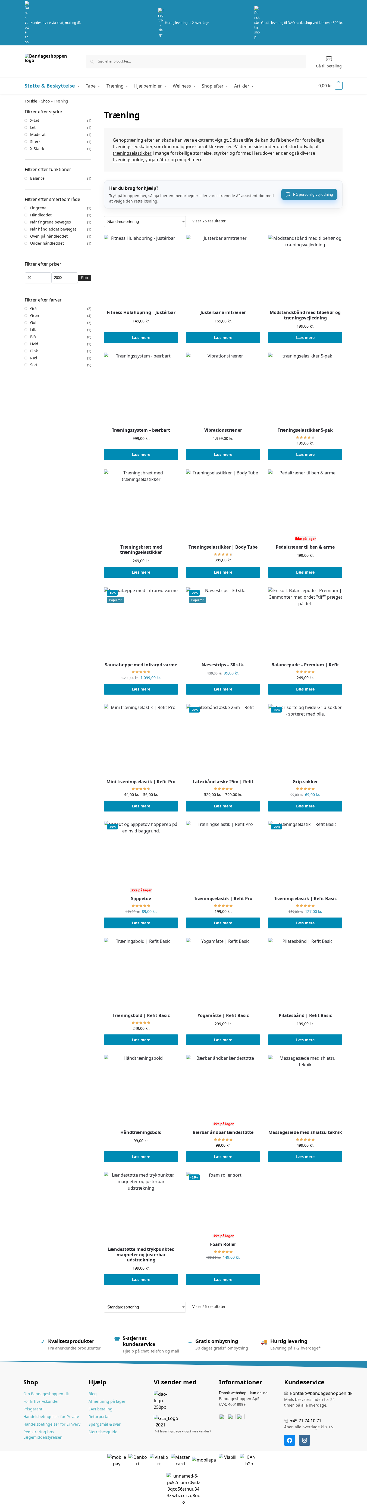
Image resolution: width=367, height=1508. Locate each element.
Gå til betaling (329, 66)
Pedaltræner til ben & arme (305, 547)
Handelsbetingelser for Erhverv (51, 1424)
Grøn (34, 315)
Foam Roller (223, 1244)
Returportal (99, 1416)
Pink (34, 350)
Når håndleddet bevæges (53, 229)
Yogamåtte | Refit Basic (223, 1015)
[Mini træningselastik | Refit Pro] (141, 741)
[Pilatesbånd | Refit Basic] (305, 975)
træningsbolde (128, 160)
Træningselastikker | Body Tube (223, 547)
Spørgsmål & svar (105, 1424)
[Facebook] (289, 1440)
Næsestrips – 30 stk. (223, 664)
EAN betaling (100, 1408)
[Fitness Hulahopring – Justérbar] (141, 272)
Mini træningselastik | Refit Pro (140, 781)
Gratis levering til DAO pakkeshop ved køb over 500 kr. (302, 22)
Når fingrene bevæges (50, 222)
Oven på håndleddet (49, 236)
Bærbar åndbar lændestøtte (223, 1132)
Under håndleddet (47, 243)
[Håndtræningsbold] (141, 1092)
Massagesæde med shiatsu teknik (305, 1132)
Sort (33, 364)
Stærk (35, 141)
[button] (330, 85)
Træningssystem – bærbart (141, 430)
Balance (37, 178)
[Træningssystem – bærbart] (141, 390)
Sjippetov (141, 898)
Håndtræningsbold (141, 1132)
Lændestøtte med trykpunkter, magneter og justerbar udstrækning (141, 1255)
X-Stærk (37, 148)
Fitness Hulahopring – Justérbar (141, 312)
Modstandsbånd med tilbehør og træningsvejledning (305, 315)
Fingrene (38, 207)
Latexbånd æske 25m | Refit (223, 781)
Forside (31, 101)
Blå (33, 336)
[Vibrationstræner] (223, 390)
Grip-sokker (305, 781)
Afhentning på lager (107, 1401)
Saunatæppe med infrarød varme (141, 664)
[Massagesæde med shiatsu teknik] (305, 1092)
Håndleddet (41, 214)
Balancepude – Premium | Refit (305, 664)
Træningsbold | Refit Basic (141, 1015)
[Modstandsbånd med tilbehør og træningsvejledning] (305, 272)
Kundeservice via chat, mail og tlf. (55, 22)
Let (33, 127)
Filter (84, 278)
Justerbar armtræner (223, 312)
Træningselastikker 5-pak (305, 430)
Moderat (38, 134)
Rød (33, 357)
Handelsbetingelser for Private (51, 1416)
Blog (93, 1393)
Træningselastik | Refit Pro (223, 898)
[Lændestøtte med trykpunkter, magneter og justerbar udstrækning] (141, 1209)
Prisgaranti (33, 1408)
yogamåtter (157, 160)
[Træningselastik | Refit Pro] (223, 858)
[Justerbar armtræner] (223, 272)
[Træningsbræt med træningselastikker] (141, 506)
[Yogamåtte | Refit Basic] (223, 975)
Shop (45, 101)
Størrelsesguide (103, 1431)
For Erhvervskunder (41, 1401)
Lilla (33, 329)
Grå (33, 308)
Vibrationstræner (223, 430)
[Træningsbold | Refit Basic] (141, 975)
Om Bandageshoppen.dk (46, 1393)
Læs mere (141, 337)
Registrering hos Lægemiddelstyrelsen (42, 1434)
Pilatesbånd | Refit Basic (305, 1015)
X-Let (34, 120)
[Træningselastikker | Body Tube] (223, 506)
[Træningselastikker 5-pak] (305, 390)
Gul (33, 322)
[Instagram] (304, 1440)
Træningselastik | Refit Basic (305, 898)
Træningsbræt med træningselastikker (141, 550)
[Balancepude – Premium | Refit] (305, 624)
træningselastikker (132, 153)
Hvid (34, 343)
